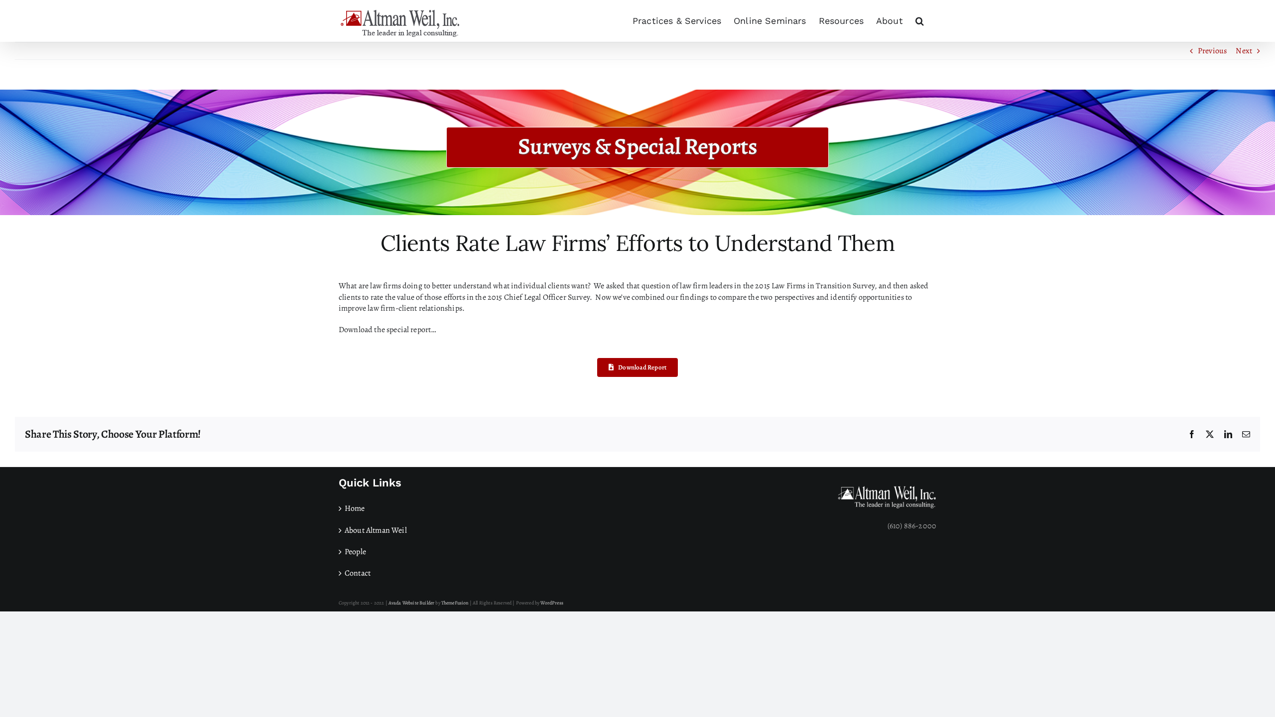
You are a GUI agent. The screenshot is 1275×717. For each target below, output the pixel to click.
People (355, 551)
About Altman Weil (376, 530)
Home (355, 508)
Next (1244, 50)
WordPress (551, 602)
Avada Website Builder (411, 602)
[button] (919, 21)
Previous (1212, 50)
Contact (358, 573)
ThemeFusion (455, 602)
